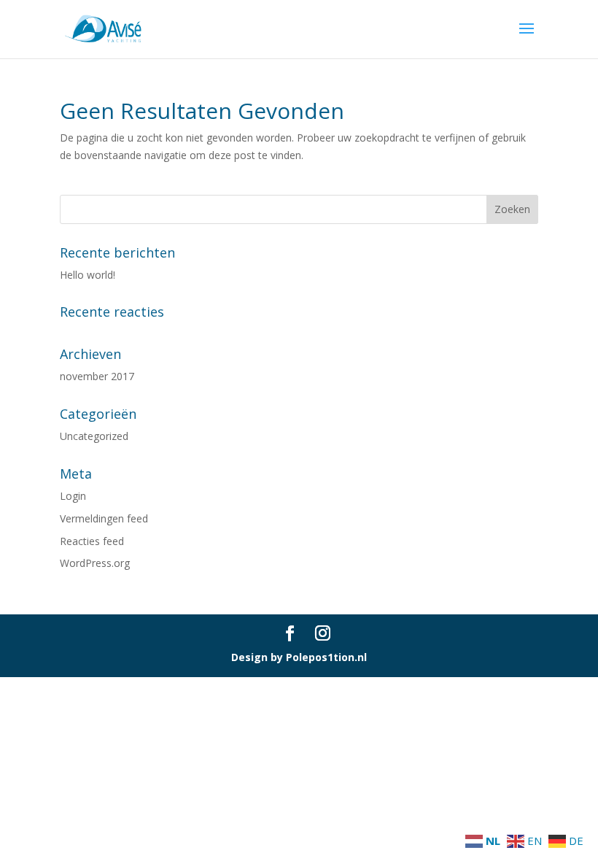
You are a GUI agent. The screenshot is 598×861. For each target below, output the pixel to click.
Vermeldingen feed (104, 518)
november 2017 (97, 376)
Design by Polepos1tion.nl (299, 657)
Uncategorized (94, 436)
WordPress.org (95, 563)
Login (73, 496)
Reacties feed (92, 541)
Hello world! (87, 275)
